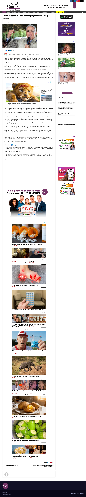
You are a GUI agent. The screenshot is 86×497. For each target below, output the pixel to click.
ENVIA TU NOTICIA (60, 12)
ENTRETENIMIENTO (44, 12)
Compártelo (16, 50)
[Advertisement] (29, 180)
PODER (19, 12)
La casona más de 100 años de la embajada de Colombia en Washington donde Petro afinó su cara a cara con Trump (66, 125)
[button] (80, 12)
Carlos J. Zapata (6, 18)
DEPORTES (24, 12)
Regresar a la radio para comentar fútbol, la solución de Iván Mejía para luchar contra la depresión (66, 119)
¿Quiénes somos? (73, 493)
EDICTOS (38, 12)
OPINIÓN (29, 12)
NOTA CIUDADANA (52, 12)
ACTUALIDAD (14, 12)
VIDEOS (34, 12)
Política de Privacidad (80, 493)
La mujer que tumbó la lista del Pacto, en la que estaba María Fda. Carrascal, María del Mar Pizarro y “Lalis (66, 103)
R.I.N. (65, 12)
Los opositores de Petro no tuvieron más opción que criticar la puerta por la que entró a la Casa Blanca (66, 108)
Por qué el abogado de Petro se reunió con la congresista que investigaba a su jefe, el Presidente (66, 97)
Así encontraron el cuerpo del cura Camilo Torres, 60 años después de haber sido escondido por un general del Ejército (66, 113)
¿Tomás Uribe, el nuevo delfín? (11, 465)
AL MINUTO (8, 12)
